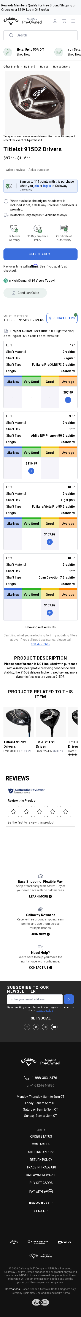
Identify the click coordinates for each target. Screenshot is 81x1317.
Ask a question (39, 169)
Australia (45, 1289)
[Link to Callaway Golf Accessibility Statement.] (40, 1302)
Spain (26, 1292)
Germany (16, 1292)
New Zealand (38, 1292)
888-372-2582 (40, 644)
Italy (73, 1289)
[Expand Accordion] (52, 1202)
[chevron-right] (69, 999)
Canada (34, 1289)
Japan (25, 1289)
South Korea (62, 1292)
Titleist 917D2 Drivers (14, 744)
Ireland (50, 1292)
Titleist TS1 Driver (45, 744)
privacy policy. (44, 1010)
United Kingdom (60, 1289)
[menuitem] (55, 21)
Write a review (15, 169)
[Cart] (64, 21)
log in (47, 186)
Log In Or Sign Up (37, 9)
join (36, 186)
